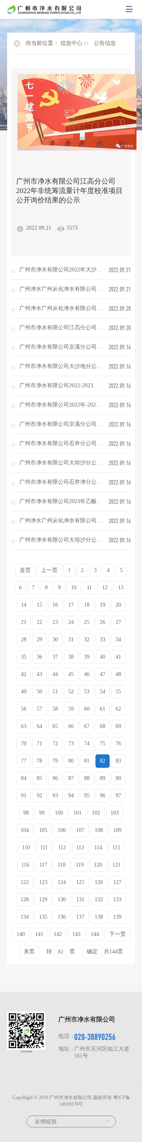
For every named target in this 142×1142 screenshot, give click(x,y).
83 (118, 761)
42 (23, 674)
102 (96, 813)
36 (39, 657)
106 (62, 830)
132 (99, 899)
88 (87, 778)
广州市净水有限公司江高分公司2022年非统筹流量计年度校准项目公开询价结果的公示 (69, 190)
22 (39, 622)
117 (43, 865)
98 (26, 813)
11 (89, 587)
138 (99, 917)
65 (55, 726)
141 (39, 934)
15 (39, 605)
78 (39, 761)
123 (43, 882)
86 (55, 778)
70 (23, 743)
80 (71, 761)
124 (62, 882)
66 (71, 726)
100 (59, 813)
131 (80, 899)
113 (80, 847)
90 (118, 778)
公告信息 (105, 43)
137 (80, 917)
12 (105, 587)
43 (39, 674)
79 (55, 761)
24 (71, 622)
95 (87, 795)
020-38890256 (95, 1037)
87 (71, 778)
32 (87, 639)
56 (23, 709)
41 (118, 657)
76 (118, 743)
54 (102, 691)
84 (23, 778)
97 (118, 795)
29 (39, 639)
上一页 (49, 570)
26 (102, 622)
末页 (29, 951)
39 (87, 657)
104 (25, 830)
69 (118, 726)
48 (118, 674)
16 (55, 605)
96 (102, 795)
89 (102, 778)
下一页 (117, 934)
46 (87, 674)
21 (23, 622)
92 (39, 795)
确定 (92, 951)
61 (102, 709)
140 (21, 934)
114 (98, 847)
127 (117, 882)
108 (99, 830)
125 (80, 882)
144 (95, 934)
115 (116, 847)
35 (23, 657)
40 (102, 657)
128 (25, 899)
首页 (25, 570)
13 (120, 587)
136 (62, 917)
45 (71, 674)
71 (39, 743)
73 (71, 743)
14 (23, 605)
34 (118, 639)
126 (99, 882)
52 (71, 691)
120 (98, 865)
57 (39, 709)
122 (25, 882)
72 (55, 743)
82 (102, 761)
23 (55, 622)
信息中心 (71, 43)
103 (114, 813)
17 (71, 605)
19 (102, 605)
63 (23, 726)
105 (43, 830)
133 (117, 899)
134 (25, 917)
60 (87, 709)
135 (43, 917)
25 (87, 622)
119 (80, 865)
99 (42, 813)
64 (39, 726)
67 (87, 726)
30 (55, 639)
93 (55, 795)
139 (117, 917)
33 (102, 639)
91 (23, 795)
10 (74, 587)
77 (23, 761)
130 (62, 899)
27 (118, 622)
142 (58, 934)
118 (61, 865)
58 (55, 709)
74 (87, 743)
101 (77, 813)
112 (62, 847)
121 (116, 865)
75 (102, 743)
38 (71, 657)
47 (102, 674)
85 (39, 778)
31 (71, 639)
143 (76, 934)
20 (118, 605)
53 (87, 691)
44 (55, 674)
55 (118, 691)
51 (55, 691)
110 (26, 847)
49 (23, 691)
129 (43, 899)
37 (55, 657)
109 (117, 830)
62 (118, 709)
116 (25, 865)
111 (44, 847)
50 (39, 691)
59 (71, 709)
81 (87, 761)
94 (71, 795)
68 (102, 726)
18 (87, 605)
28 (23, 639)
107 (80, 830)
